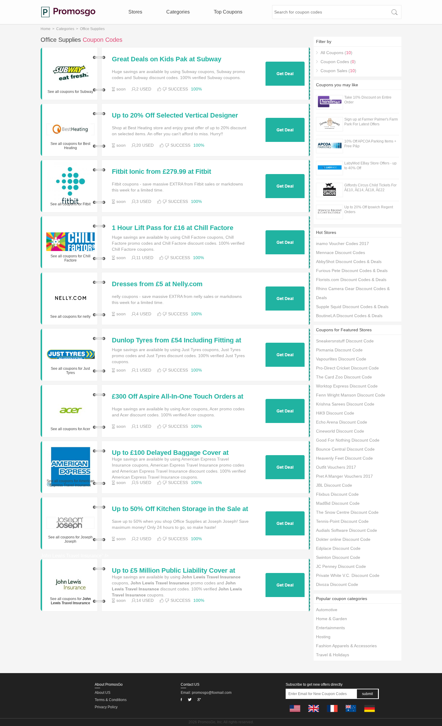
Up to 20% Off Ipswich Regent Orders (368, 209)
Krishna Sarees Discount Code (345, 404)
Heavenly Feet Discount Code (344, 458)
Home (46, 29)
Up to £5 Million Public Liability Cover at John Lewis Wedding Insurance (173, 570)
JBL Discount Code (334, 485)
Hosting (323, 636)
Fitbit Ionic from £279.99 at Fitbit (161, 171)
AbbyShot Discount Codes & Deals (349, 261)
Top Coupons (228, 11)
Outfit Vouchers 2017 (336, 467)
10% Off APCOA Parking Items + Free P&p (370, 143)
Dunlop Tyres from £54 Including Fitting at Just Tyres (176, 340)
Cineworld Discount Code (340, 431)
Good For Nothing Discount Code (347, 440)
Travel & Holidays (332, 654)
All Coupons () (336, 52)
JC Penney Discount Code (341, 566)
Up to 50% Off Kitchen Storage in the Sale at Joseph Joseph (180, 509)
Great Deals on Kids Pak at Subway (166, 59)
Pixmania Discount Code (339, 350)
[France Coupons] (332, 713)
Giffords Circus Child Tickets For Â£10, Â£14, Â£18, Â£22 (370, 187)
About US (102, 693)
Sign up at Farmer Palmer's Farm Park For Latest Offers (371, 121)
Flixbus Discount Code (337, 494)
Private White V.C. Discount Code (347, 575)
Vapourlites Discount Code (341, 359)
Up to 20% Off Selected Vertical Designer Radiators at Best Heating (175, 115)
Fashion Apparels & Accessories (346, 645)
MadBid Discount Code (338, 503)
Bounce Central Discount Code (345, 449)
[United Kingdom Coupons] (314, 713)
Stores (135, 11)
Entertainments (330, 627)
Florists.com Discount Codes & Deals (351, 279)
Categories (178, 11)
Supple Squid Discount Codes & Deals (352, 306)
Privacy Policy (106, 707)
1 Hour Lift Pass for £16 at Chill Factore (172, 228)
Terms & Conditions (111, 700)
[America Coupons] (295, 713)
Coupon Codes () (338, 61)
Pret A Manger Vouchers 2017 (344, 476)
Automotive (326, 609)
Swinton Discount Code (338, 557)
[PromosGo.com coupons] (68, 12)
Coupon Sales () (338, 70)
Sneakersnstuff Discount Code (345, 340)
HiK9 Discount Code (335, 413)
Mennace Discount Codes (340, 252)
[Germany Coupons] (370, 713)
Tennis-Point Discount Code (342, 521)
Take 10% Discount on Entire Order (367, 99)
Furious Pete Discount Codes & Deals (352, 270)
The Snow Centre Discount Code (347, 512)
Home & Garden (331, 618)
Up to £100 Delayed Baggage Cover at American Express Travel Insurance (170, 452)
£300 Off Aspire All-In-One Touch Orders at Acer (177, 396)
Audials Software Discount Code (346, 530)
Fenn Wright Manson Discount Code (350, 395)
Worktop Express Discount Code (347, 386)
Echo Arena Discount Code (341, 422)
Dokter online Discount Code (343, 539)
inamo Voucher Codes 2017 (342, 243)
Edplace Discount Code (338, 548)
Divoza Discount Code (337, 584)
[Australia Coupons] (351, 713)
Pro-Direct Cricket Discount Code (347, 368)
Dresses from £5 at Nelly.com (157, 284)
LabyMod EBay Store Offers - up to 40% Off (370, 165)
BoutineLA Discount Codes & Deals (349, 315)
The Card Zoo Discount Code (344, 377)
